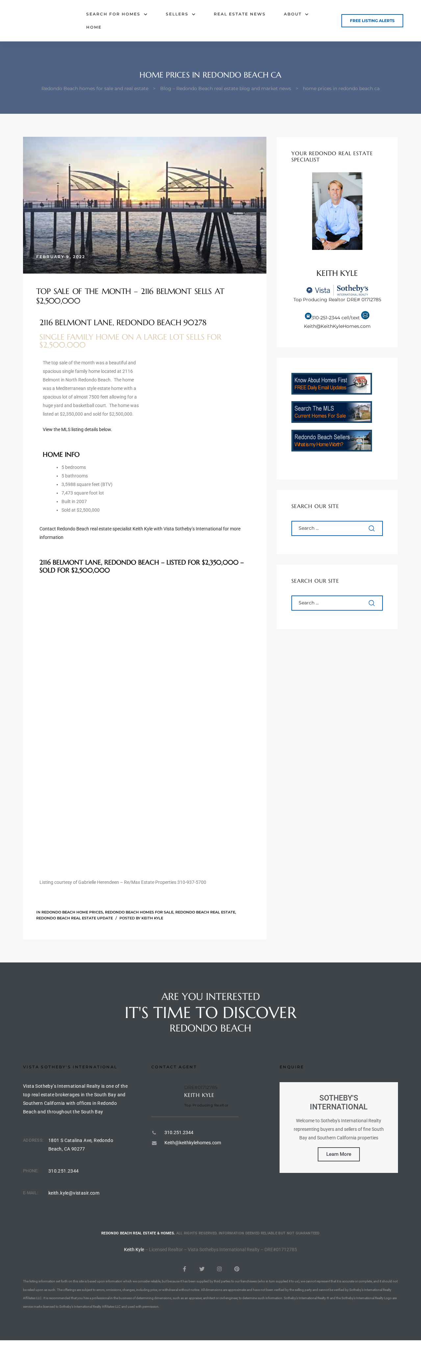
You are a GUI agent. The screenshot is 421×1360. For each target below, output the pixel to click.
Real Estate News (240, 14)
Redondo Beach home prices (72, 912)
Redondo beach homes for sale (139, 912)
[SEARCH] (372, 528)
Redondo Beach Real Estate (205, 912)
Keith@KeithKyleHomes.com (337, 326)
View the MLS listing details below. (77, 429)
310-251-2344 (325, 318)
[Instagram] (219, 1269)
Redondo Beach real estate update (74, 918)
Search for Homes (113, 14)
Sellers (177, 14)
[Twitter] (202, 1269)
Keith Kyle (152, 918)
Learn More (338, 1154)
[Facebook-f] (184, 1269)
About (293, 14)
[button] (372, 20)
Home (94, 27)
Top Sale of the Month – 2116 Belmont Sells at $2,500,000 (130, 296)
